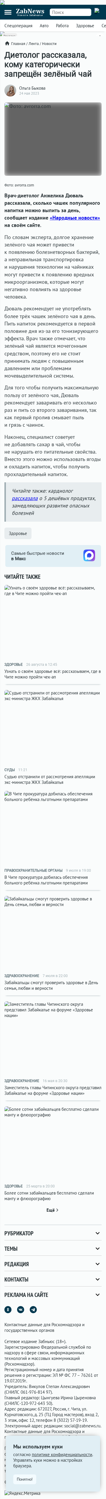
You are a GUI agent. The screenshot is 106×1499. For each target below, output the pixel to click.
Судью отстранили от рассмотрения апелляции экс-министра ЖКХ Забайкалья (49, 779)
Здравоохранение (21, 976)
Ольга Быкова (32, 88)
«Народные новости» (75, 217)
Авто (44, 25)
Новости (49, 44)
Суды (9, 770)
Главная (18, 44)
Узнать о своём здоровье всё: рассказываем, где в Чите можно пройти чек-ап (52, 674)
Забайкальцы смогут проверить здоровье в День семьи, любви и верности (51, 985)
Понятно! (25, 1479)
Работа (62, 25)
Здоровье (85, 25)
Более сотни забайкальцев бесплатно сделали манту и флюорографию (49, 1195)
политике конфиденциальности (62, 1454)
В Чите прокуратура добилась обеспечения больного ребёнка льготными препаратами (46, 880)
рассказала (25, 498)
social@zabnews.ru (82, 1426)
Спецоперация (18, 25)
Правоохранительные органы (33, 870)
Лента (34, 44)
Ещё (51, 1210)
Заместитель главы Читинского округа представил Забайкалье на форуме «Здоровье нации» (53, 1090)
